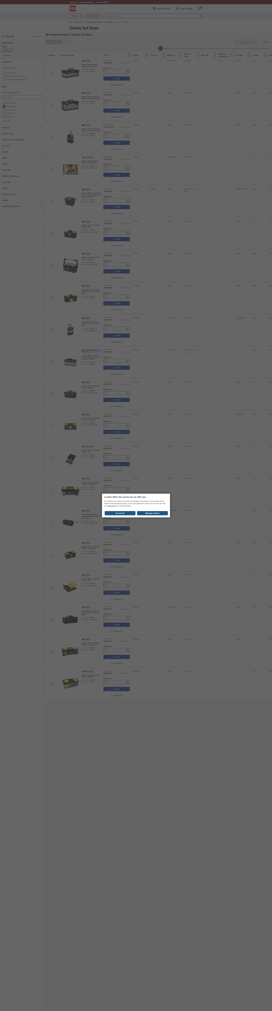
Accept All (120, 513)
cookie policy (111, 506)
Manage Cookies (152, 513)
